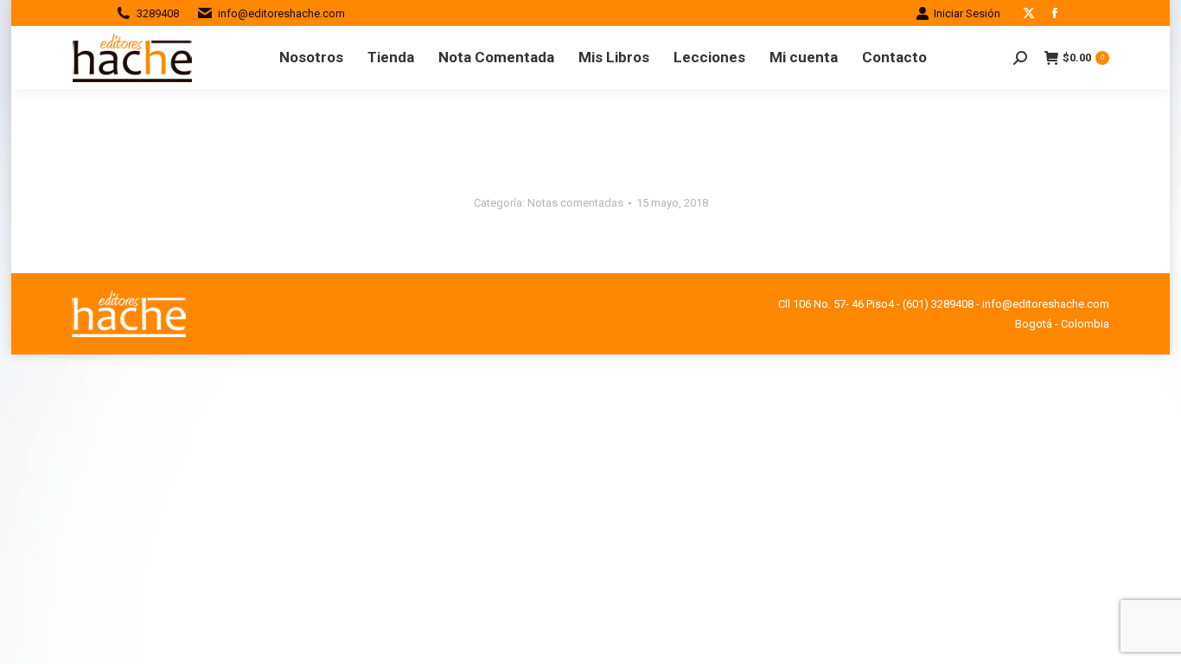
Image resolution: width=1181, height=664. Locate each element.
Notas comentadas (575, 202)
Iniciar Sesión (967, 13)
